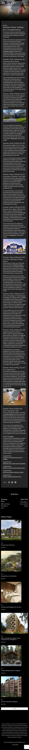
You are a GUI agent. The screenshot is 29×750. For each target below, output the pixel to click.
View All (14, 708)
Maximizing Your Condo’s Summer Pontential (14, 463)
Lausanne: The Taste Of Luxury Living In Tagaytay (12, 458)
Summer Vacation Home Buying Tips (12, 476)
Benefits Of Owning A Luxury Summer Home (14, 468)
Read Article (3, 547)
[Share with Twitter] (12, 482)
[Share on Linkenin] (15, 482)
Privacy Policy (15, 744)
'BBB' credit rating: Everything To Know (5, 503)
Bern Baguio (14, 138)
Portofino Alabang (17, 180)
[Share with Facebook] (9, 482)
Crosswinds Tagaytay (8, 51)
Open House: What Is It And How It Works (13, 472)
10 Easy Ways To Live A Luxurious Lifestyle (24, 502)
